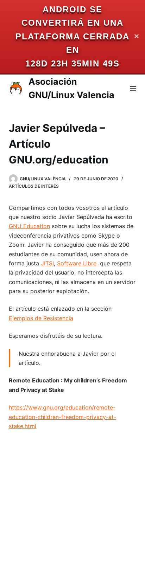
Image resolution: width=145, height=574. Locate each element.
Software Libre (77, 263)
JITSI (47, 263)
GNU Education (29, 226)
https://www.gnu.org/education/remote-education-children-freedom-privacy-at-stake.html (62, 417)
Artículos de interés (34, 186)
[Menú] (133, 88)
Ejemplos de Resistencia (41, 318)
